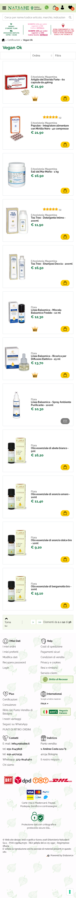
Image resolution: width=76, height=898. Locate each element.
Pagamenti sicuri (50, 651)
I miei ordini (9, 646)
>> (39, 622)
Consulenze (9, 704)
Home (3, 40)
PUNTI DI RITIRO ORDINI (17, 729)
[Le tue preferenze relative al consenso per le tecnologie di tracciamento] (69, 891)
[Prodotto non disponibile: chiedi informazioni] (66, 422)
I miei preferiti (10, 651)
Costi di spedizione (51, 646)
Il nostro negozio (50, 759)
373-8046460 (24, 759)
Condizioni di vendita (53, 657)
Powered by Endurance (61, 855)
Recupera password (14, 662)
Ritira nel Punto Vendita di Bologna (18, 712)
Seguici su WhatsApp (15, 724)
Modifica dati (10, 657)
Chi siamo (8, 764)
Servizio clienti (49, 673)
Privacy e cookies (51, 662)
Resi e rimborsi (49, 667)
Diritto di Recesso (58, 679)
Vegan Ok (28, 40)
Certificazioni (13, 40)
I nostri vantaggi (12, 719)
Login (6, 667)
